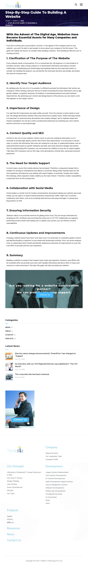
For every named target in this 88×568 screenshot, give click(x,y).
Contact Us (45, 295)
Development (54, 466)
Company (51, 447)
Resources (13, 528)
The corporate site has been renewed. (32, 374)
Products (12, 510)
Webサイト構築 (18, 21)
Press (8, 331)
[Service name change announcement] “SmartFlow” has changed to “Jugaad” (45, 354)
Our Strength (15, 466)
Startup (9, 335)
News (10, 534)
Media (7, 327)
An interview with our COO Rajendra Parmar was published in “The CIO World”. (46, 365)
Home (7, 21)
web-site (9, 339)
